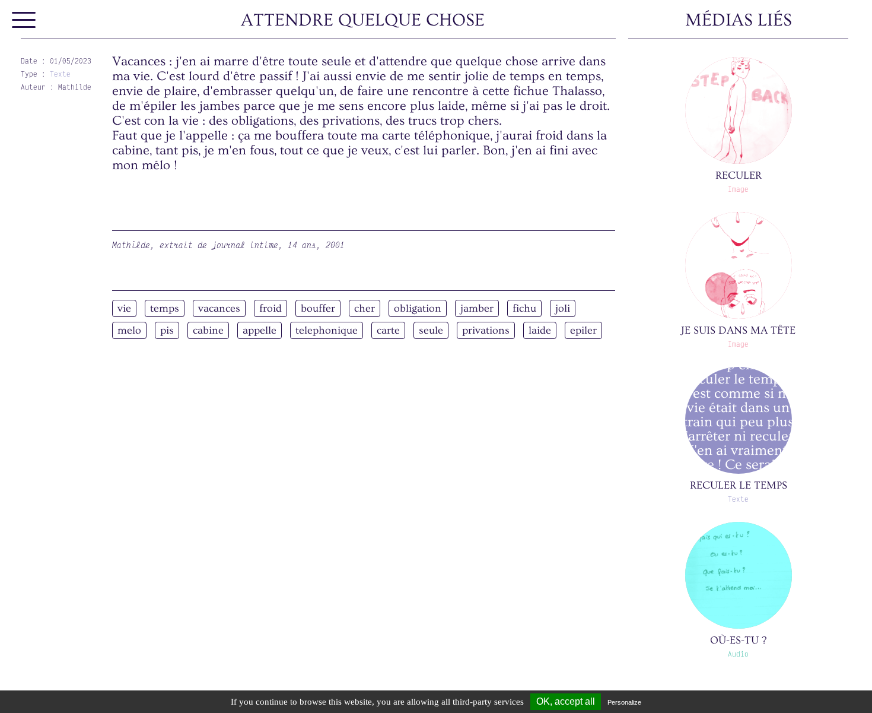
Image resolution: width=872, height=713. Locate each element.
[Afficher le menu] (24, 21)
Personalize (624, 702)
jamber (477, 308)
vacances (219, 308)
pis (167, 330)
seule (431, 330)
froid (270, 308)
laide (540, 330)
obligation (417, 308)
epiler (583, 330)
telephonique (326, 330)
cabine (208, 330)
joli (562, 308)
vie (124, 308)
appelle (259, 330)
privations (486, 330)
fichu (524, 308)
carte (388, 330)
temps (164, 308)
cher (364, 308)
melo (129, 330)
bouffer (318, 308)
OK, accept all (565, 701)
